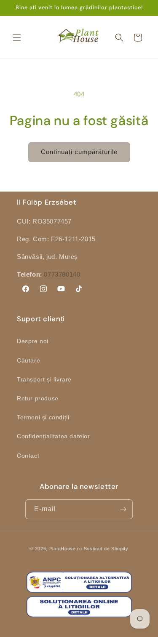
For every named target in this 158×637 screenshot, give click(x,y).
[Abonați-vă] (123, 509)
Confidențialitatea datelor (53, 436)
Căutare (28, 360)
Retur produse (38, 398)
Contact (28, 455)
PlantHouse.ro (65, 548)
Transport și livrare (44, 379)
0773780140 (62, 274)
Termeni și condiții (43, 417)
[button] (17, 37)
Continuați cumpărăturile (79, 151)
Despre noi (32, 341)
